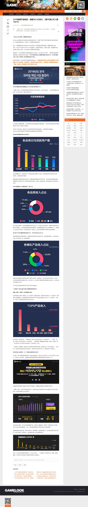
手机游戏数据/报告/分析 (27, 25)
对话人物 (18, 14)
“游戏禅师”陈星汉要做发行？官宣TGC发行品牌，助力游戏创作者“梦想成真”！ (75, 94)
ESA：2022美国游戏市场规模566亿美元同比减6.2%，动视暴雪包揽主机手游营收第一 (47, 474)
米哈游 (68, 142)
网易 (69, 137)
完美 (69, 132)
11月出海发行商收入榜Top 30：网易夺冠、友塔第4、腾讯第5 (25, 478)
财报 (75, 144)
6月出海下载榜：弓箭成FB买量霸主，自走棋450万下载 (25, 476)
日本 (75, 128)
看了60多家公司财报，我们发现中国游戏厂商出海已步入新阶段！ (25, 474)
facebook (75, 139)
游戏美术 (25, 14)
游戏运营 (40, 14)
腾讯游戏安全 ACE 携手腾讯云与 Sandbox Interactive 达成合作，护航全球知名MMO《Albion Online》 (75, 104)
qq (75, 123)
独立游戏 (26, 11)
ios (81, 132)
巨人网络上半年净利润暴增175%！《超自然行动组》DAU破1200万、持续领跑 (74, 83)
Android (68, 130)
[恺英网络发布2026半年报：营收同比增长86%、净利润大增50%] (75, 70)
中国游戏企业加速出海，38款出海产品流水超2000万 (47, 476)
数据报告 (47, 14)
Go (83, 11)
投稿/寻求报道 (82, 489)
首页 (5, 11)
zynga (68, 135)
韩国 (25, 464)
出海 (15, 464)
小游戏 (81, 128)
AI (31, 11)
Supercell (81, 139)
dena (69, 139)
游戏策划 (33, 14)
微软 (69, 144)
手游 (15, 11)
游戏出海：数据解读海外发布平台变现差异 (47, 472)
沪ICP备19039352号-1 (80, 491)
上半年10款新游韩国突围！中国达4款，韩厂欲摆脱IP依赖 (25, 472)
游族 (75, 132)
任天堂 (68, 125)
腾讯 (75, 137)
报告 (20, 464)
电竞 (42, 11)
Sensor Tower (75, 130)
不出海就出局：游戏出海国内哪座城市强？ (47, 478)
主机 (20, 11)
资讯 (10, 11)
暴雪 (81, 142)
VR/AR (36, 11)
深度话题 (11, 14)
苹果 (81, 125)
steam (75, 142)
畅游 (75, 125)
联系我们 (76, 489)
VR (75, 135)
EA (68, 123)
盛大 (81, 144)
